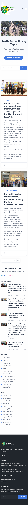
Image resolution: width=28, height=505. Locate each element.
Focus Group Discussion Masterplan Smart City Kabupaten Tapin (15, 344)
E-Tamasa (4, 482)
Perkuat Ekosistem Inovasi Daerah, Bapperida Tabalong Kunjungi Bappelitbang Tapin (13, 199)
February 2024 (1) (8, 409)
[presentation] (4, 28)
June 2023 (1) (7, 422)
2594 (25, 320)
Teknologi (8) (7, 366)
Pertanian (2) (6, 363)
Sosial (8, 100)
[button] (12, 33)
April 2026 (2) (7, 395)
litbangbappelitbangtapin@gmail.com (12, 471)
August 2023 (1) (7, 417)
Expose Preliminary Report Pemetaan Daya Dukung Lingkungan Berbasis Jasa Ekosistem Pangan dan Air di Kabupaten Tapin (17, 303)
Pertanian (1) (6, 374)
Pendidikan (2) (7, 384)
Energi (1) (5, 368)
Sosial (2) (5, 360)
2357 (25, 349)
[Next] (14, 261)
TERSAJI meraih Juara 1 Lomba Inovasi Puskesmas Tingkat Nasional (16, 316)
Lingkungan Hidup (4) (9, 379)
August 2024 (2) (7, 406)
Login (21, 9)
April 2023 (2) (7, 425)
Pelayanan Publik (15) (9, 382)
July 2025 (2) (6, 401)
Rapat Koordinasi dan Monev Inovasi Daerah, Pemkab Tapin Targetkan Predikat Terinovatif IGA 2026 (13, 110)
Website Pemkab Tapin (8, 479)
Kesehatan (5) (7, 358)
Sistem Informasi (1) (9, 376)
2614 (25, 310)
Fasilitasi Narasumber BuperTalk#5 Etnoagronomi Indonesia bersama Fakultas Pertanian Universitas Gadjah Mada (17, 289)
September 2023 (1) (8, 414)
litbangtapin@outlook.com (9, 469)
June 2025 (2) (7, 403)
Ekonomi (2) (6, 387)
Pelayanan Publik (11, 191)
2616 (25, 295)
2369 (12, 339)
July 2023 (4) (6, 419)
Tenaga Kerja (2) (8, 371)
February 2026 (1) (8, 398)
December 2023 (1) (8, 411)
